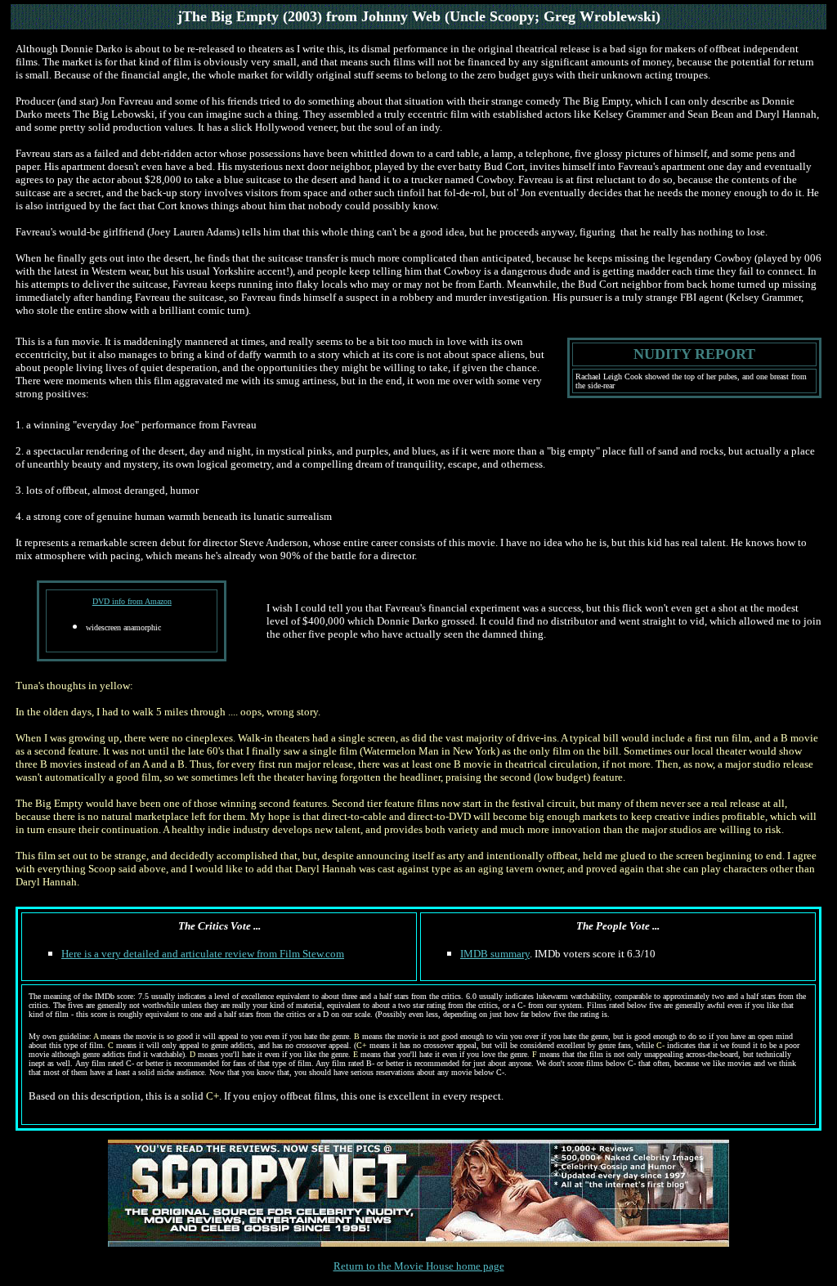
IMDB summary (495, 954)
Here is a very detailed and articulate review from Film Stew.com (202, 954)
